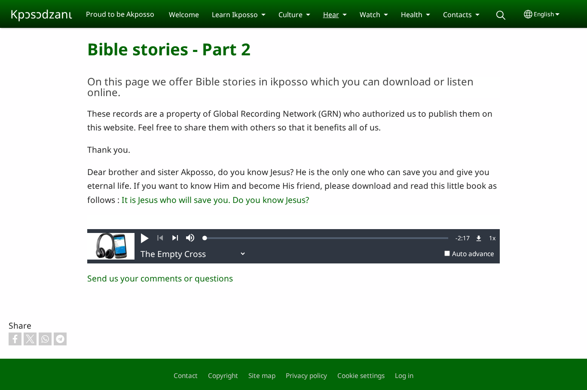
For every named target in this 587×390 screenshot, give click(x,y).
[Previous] (160, 238)
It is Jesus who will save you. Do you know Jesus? (215, 200)
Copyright (223, 375)
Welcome (184, 14)
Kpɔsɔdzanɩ (41, 14)
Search (501, 15)
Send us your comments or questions (160, 278)
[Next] (175, 238)
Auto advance (473, 253)
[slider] (326, 238)
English (544, 14)
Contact (186, 375)
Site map (261, 375)
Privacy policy (306, 375)
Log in (404, 375)
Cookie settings (361, 375)
